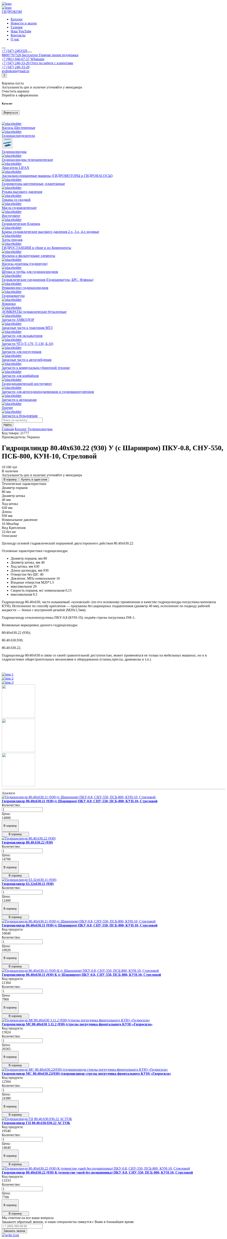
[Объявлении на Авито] (10, 1235)
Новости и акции (24, 23)
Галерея (16, 27)
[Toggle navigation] (3, 48)
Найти (8, 424)
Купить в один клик (34, 479)
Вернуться (11, 112)
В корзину (10, 479)
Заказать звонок (14, 1231)
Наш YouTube (21, 31)
